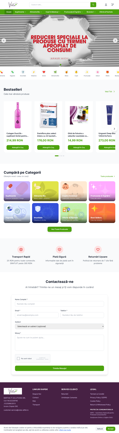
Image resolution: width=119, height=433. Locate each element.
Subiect (18, 322)
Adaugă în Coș (17, 147)
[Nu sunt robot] (18, 358)
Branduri (90, 12)
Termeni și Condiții (97, 394)
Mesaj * (18, 333)
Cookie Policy (95, 401)
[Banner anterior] (3, 40)
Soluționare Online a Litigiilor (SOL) (101, 417)
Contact (36, 397)
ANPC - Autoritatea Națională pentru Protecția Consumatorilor (102, 414)
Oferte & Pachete (106, 12)
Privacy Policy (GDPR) (98, 397)
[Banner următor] (115, 40)
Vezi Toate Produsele (59, 229)
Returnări (64, 394)
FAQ (34, 401)
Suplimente (19, 12)
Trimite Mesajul (59, 368)
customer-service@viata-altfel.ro (16, 410)
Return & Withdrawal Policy (100, 405)
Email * (17, 311)
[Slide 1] (58, 65)
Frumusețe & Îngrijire (72, 12)
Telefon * (63, 311)
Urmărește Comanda (69, 397)
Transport (36, 405)
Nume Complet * (21, 299)
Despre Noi (37, 394)
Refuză (100, 429)
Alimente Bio (35, 12)
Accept (110, 429)
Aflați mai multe (65, 430)
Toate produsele (107, 176)
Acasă (8, 12)
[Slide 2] (60, 64)
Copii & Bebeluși (52, 12)
